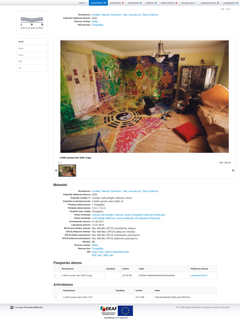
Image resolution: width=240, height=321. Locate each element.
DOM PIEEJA (97, 2)
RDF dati (96, 255)
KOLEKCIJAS (188, 2)
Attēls (95, 21)
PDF (20, 61)
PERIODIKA (133, 2)
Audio (20, 48)
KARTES (150, 2)
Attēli (21, 41)
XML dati (108, 255)
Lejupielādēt (196, 275)
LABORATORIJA (208, 2)
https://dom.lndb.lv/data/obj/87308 (110, 252)
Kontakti (226, 307)
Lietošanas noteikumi (211, 307)
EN (228, 9)
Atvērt (204, 275)
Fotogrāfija (97, 24)
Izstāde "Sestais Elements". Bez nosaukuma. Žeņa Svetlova (125, 14)
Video (20, 54)
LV (222, 9)
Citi (19, 67)
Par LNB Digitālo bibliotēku (188, 307)
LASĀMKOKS (229, 2)
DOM (81, 2)
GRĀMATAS (115, 2)
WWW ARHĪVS (168, 2)
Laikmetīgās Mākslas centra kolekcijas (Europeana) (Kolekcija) (126, 218)
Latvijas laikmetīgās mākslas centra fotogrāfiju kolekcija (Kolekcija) (128, 214)
